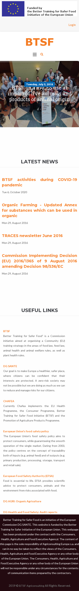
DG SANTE (10, 366)
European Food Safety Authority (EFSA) (28, 476)
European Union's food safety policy (26, 431)
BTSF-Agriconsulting (31, 585)
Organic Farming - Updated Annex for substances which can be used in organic (39, 210)
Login (72, 24)
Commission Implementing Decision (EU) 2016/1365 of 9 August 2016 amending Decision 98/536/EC (39, 261)
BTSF (6, 331)
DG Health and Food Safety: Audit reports (30, 512)
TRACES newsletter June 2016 (32, 235)
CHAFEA (8, 401)
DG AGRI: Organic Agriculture (22, 501)
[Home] (39, 41)
